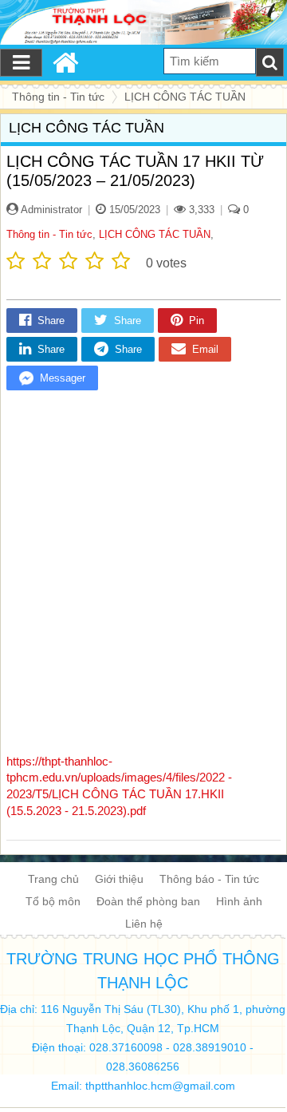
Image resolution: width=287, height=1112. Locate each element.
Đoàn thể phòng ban (148, 901)
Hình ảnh (239, 901)
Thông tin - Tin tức (49, 234)
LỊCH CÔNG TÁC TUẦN (154, 234)
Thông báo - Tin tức (209, 879)
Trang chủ (53, 879)
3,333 (200, 210)
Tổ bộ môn (53, 901)
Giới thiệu (119, 879)
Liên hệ (144, 923)
